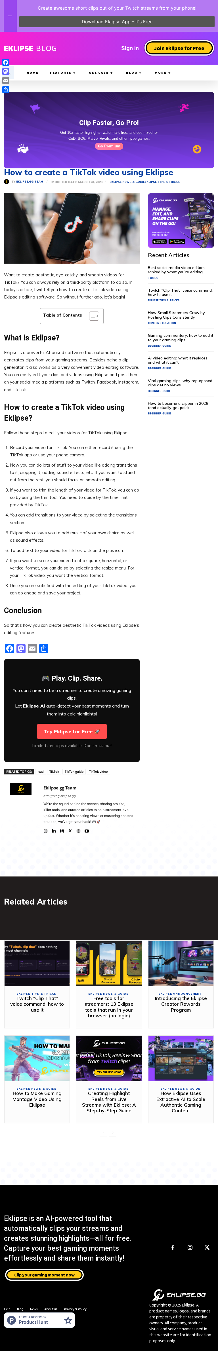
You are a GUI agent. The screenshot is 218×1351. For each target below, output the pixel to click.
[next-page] (112, 1132)
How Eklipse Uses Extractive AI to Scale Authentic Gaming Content (180, 1101)
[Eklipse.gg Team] (7, 181)
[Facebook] (173, 1247)
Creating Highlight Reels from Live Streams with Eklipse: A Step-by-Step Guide (109, 1101)
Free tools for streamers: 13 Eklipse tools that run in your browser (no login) (109, 1006)
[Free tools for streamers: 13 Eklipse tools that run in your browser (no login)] (108, 963)
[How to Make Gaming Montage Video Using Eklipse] (37, 1058)
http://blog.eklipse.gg (59, 796)
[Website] (78, 830)
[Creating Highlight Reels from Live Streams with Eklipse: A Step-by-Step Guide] (108, 1058)
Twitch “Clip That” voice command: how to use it (180, 292)
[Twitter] (70, 830)
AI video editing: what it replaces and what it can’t (177, 360)
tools (153, 277)
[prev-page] (103, 1132)
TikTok (54, 771)
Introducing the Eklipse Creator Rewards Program (181, 1004)
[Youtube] (87, 830)
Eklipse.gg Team (29, 181)
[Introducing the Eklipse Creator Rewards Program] (180, 963)
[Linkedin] (54, 830)
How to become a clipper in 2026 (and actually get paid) (178, 405)
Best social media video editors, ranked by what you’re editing (177, 269)
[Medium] (62, 830)
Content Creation (162, 323)
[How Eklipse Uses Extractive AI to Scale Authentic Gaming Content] (180, 1058)
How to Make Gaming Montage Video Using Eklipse (37, 1099)
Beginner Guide (159, 345)
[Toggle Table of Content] (91, 316)
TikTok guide (74, 771)
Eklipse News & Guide (127, 182)
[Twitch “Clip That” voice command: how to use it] (37, 963)
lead (40, 771)
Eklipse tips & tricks (162, 182)
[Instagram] (45, 830)
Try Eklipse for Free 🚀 (72, 731)
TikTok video (98, 771)
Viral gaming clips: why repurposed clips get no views (180, 382)
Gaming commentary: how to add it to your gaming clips (180, 337)
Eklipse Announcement (180, 993)
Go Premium (109, 146)
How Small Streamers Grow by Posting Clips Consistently (176, 314)
